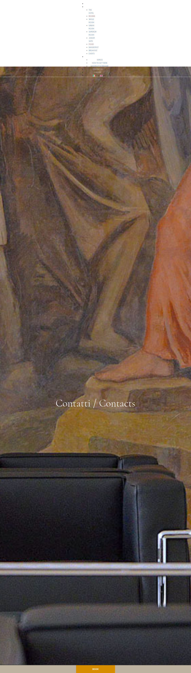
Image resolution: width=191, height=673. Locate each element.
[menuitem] (97, 4)
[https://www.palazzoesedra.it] (6, 5)
